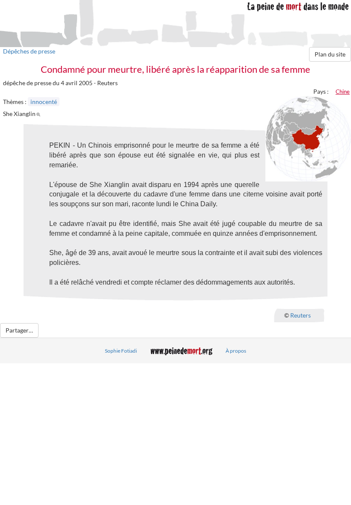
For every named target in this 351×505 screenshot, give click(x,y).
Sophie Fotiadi (121, 351)
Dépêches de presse (29, 51)
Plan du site (330, 54)
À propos (236, 351)
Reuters (300, 314)
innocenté (43, 101)
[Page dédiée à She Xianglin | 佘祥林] (40, 113)
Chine (343, 91)
